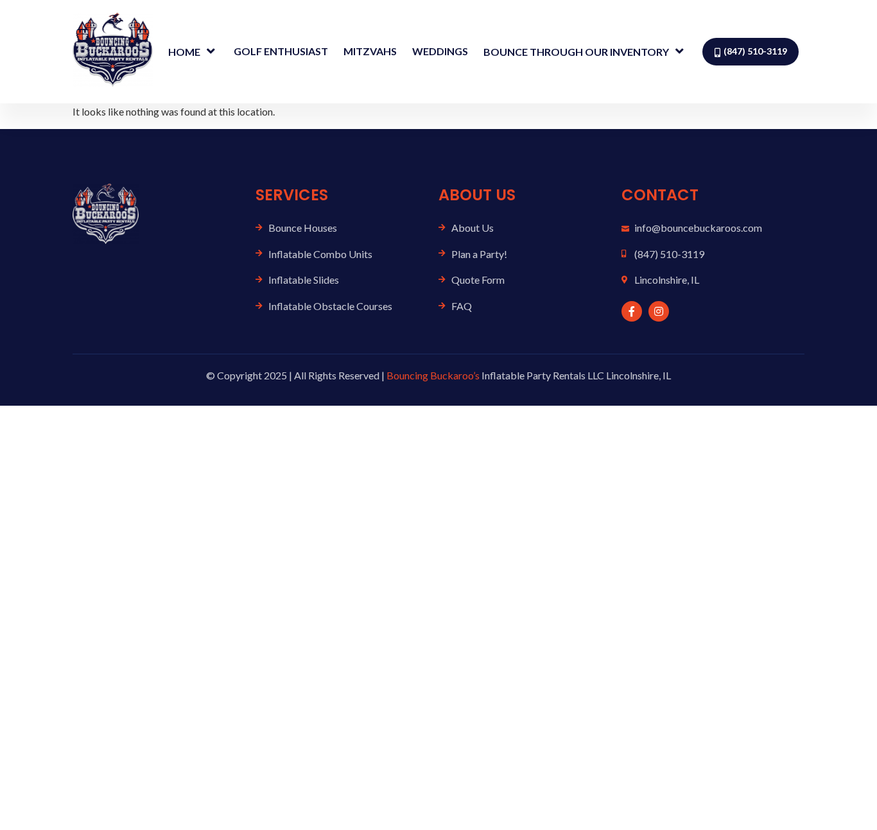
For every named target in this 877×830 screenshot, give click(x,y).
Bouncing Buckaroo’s (433, 375)
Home (184, 52)
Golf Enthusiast (281, 51)
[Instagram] (658, 311)
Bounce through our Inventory (576, 52)
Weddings (440, 51)
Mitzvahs (370, 51)
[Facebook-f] (631, 311)
